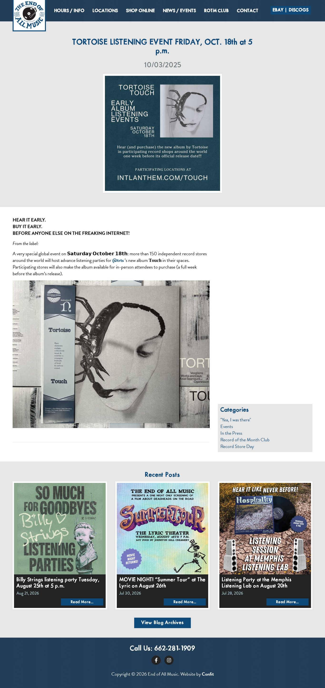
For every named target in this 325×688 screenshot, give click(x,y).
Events (226, 426)
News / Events (179, 11)
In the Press (231, 433)
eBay (278, 10)
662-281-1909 (174, 648)
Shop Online (140, 11)
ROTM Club (216, 11)
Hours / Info (69, 11)
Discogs (299, 10)
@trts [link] (118, 260)
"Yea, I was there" (235, 419)
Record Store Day (237, 446)
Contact (247, 11)
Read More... (82, 602)
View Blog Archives (162, 622)
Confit (208, 674)
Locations (105, 11)
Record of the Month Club (245, 439)
